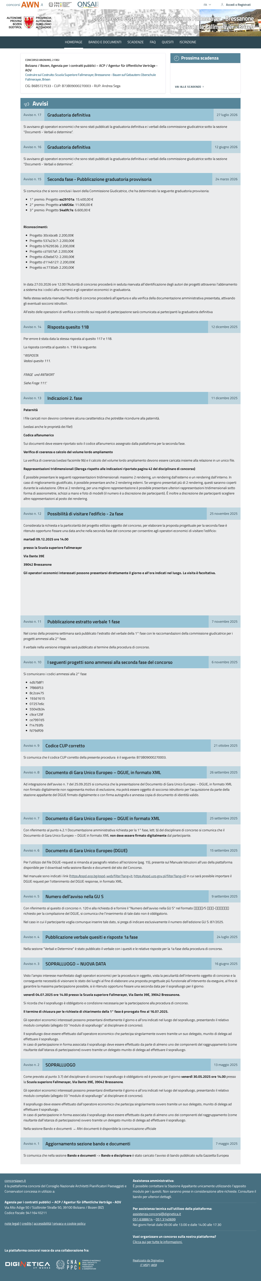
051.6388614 (143, 1219)
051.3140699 (166, 1219)
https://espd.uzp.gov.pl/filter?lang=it (159, 876)
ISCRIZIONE (188, 42)
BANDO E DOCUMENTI (104, 42)
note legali (12, 1223)
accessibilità (42, 1223)
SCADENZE (135, 42)
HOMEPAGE (73, 42)
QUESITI (167, 42)
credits (27, 1223)
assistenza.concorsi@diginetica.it (157, 1214)
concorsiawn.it (15, 1180)
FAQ (153, 42)
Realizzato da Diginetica (148, 1260)
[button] (208, 4)
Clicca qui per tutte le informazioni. (157, 1241)
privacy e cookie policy (69, 1223)
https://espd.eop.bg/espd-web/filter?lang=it (101, 876)
